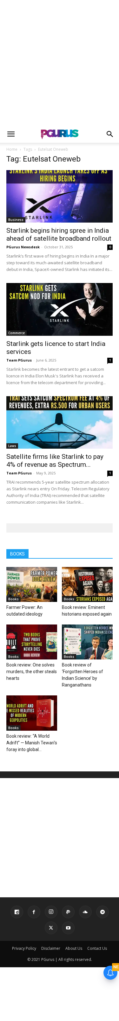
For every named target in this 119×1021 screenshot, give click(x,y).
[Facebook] (34, 912)
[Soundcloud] (85, 912)
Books (13, 599)
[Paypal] (68, 912)
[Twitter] (51, 927)
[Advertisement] (59, 62)
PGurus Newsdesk (23, 247)
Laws (12, 446)
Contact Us (97, 948)
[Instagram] (51, 912)
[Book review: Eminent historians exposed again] (87, 584)
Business (15, 219)
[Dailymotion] (16, 912)
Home (11, 149)
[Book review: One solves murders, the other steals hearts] (31, 641)
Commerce (16, 333)
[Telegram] (102, 912)
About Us (73, 948)
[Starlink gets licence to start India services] (59, 309)
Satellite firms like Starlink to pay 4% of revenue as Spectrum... (54, 460)
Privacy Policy (24, 948)
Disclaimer (50, 948)
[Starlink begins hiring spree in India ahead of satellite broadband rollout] (59, 196)
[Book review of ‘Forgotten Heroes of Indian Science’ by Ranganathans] (87, 641)
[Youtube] (68, 927)
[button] (11, 134)
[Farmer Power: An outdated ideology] (31, 584)
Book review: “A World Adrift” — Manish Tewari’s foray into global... (31, 743)
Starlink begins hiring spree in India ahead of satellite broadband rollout (58, 234)
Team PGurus (19, 360)
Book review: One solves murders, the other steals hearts (31, 671)
